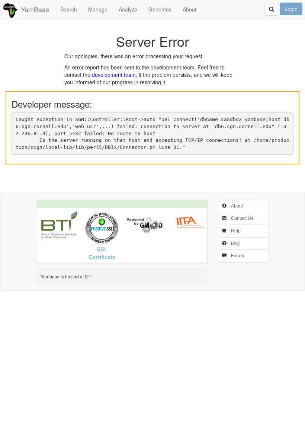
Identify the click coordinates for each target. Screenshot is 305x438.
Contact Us (242, 218)
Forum (237, 255)
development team (114, 74)
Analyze (128, 9)
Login (291, 9)
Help (236, 230)
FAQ (235, 243)
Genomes (159, 9)
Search (68, 9)
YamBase (35, 9)
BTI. (89, 276)
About (189, 9)
